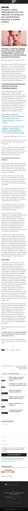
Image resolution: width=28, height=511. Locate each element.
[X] (5, 27)
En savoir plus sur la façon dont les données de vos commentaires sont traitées (13, 460)
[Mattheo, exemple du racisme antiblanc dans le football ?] (4, 398)
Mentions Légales (20, 509)
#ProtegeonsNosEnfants (12, 131)
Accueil (2, 5)
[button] (2, 2)
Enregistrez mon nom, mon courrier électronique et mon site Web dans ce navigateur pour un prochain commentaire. (13, 449)
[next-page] (4, 416)
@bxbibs (5, 129)
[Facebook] (2, 27)
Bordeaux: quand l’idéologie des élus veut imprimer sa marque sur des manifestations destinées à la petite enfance (12, 15)
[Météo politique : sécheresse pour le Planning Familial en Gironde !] (4, 378)
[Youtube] (19, 502)
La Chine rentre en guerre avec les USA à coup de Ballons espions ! (21, 367)
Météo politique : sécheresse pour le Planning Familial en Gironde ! (16, 379)
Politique (7, 5)
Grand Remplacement (4, 393)
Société (7, 7)
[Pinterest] (9, 27)
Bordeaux (7, 349)
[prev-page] (2, 416)
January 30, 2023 (21, 136)
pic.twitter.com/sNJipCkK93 (13, 133)
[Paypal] (12, 502)
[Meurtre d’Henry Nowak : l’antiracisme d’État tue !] (4, 392)
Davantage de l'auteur (14, 373)
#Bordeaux (15, 129)
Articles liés (4, 373)
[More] (15, 27)
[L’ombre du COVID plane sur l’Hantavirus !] (4, 405)
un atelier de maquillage (13, 66)
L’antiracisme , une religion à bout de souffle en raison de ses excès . (18, 385)
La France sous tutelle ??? (7, 366)
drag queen (12, 349)
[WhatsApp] (12, 27)
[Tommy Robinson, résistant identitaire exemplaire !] (4, 411)
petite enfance (18, 349)
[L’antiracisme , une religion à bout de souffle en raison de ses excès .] (4, 385)
